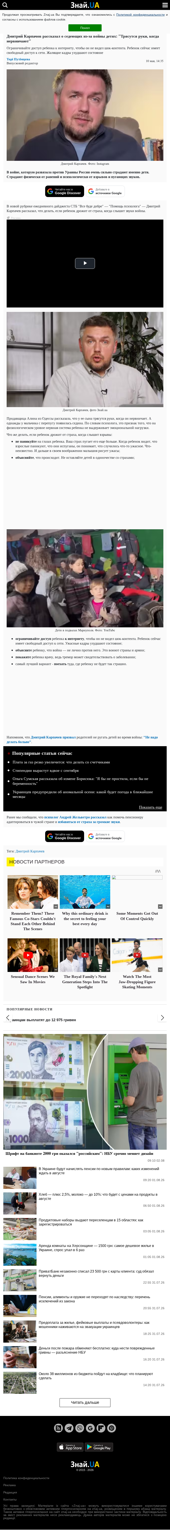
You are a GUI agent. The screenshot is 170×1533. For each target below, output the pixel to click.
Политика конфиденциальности (26, 1478)
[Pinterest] (111, 1428)
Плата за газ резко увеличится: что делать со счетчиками (61, 762)
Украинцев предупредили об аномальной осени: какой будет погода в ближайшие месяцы (83, 794)
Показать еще (150, 807)
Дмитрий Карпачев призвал (53, 737)
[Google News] (90, 1428)
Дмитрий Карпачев (29, 851)
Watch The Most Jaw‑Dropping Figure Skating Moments (137, 981)
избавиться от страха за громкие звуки (89, 821)
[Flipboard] (101, 1428)
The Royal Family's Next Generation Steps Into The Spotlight (85, 981)
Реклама (9, 1485)
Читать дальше (85, 1402)
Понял (85, 28)
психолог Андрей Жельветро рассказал (75, 817)
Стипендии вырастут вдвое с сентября (46, 770)
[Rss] (58, 1428)
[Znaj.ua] (85, 5)
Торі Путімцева (18, 59)
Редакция (10, 1492)
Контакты (10, 1499)
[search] (5, 5)
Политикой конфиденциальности (140, 14)
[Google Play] (99, 1447)
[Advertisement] (89, 494)
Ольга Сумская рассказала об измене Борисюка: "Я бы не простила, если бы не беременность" (80, 781)
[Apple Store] (71, 1447)
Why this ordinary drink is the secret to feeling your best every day (85, 918)
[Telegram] (69, 1428)
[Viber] (79, 1428)
